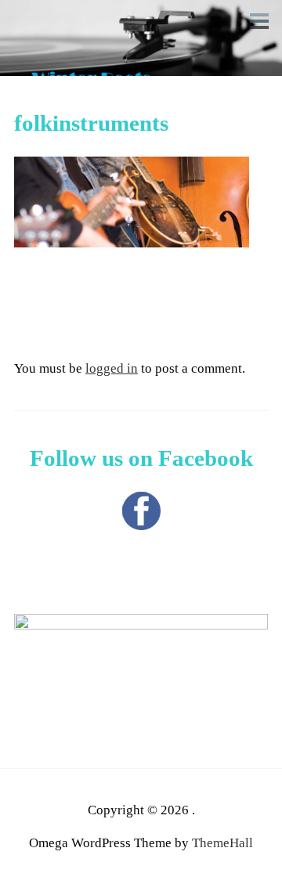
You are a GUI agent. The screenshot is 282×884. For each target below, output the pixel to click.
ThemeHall (222, 842)
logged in (111, 368)
